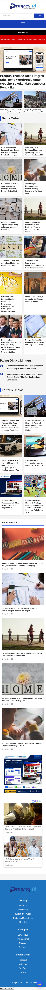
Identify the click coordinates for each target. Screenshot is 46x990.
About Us (23, 906)
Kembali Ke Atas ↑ (6, 988)
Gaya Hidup (23, 935)
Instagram (23, 964)
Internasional (23, 939)
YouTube (23, 968)
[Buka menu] (23, 24)
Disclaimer (23, 910)
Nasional (23, 943)
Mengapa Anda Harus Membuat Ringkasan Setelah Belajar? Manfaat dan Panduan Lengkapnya (25, 377)
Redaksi (23, 922)
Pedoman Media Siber (23, 918)
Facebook (23, 960)
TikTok (23, 972)
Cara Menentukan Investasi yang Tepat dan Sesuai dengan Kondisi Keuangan (25, 367)
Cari (39, 16)
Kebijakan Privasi (23, 914)
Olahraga (23, 947)
